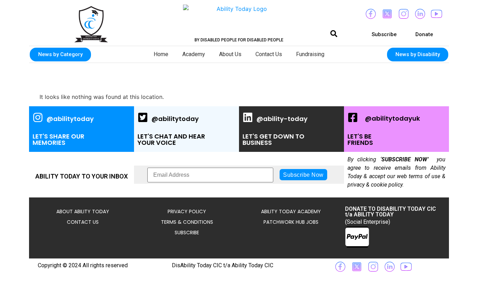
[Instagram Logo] (403, 14)
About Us (230, 54)
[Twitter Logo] (387, 14)
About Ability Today (82, 211)
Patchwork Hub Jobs (290, 222)
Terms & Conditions (187, 222)
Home (161, 54)
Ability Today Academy (291, 211)
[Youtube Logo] (436, 14)
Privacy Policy (187, 211)
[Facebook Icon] (370, 14)
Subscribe (187, 232)
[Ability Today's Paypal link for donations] (357, 237)
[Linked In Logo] (420, 14)
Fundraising (310, 54)
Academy (193, 54)
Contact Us (268, 54)
